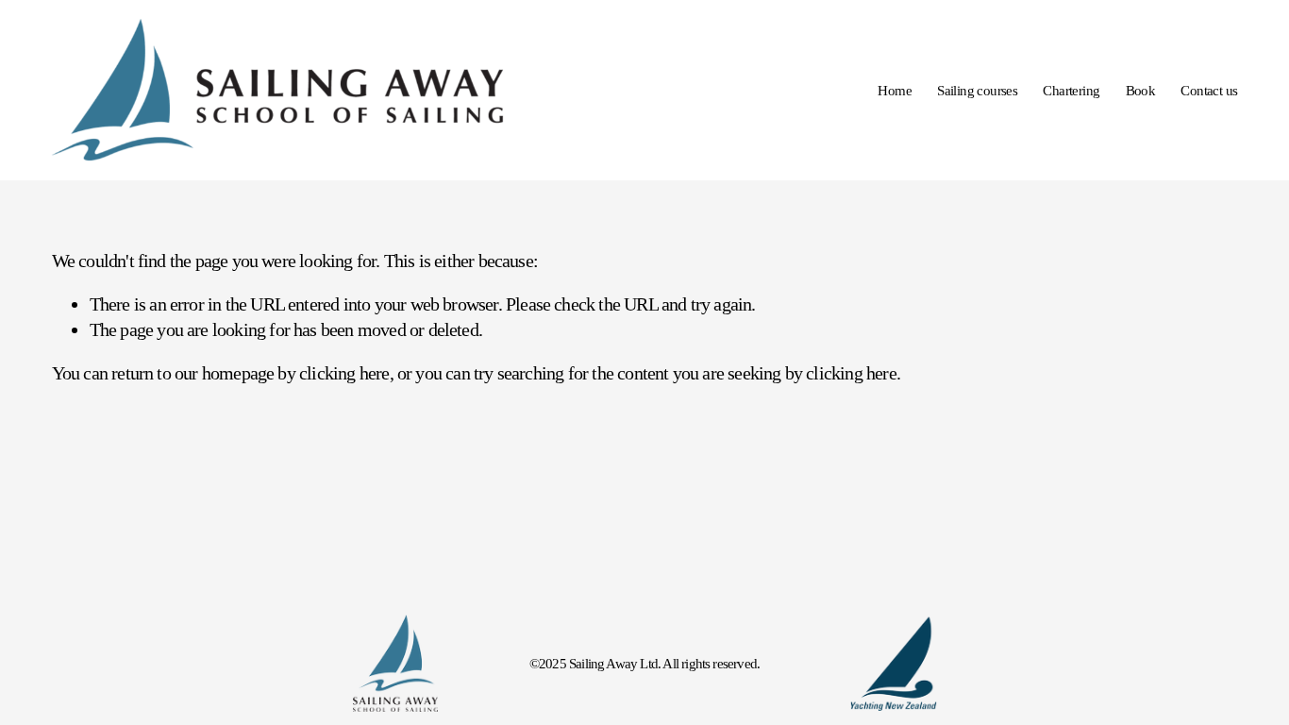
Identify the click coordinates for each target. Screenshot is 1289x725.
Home (895, 90)
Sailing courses (977, 90)
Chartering (1071, 90)
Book (1141, 90)
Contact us (1208, 90)
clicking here (344, 372)
